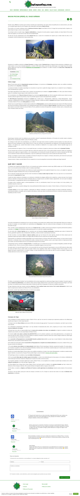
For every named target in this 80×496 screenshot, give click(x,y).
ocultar (17, 71)
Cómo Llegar (14, 74)
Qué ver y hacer (13, 75)
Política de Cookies (46, 486)
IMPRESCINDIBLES (24, 9)
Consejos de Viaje (15, 78)
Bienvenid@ (44, 484)
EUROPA (35, 9)
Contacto (25, 486)
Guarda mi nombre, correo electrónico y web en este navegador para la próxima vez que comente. (31, 473)
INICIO (11, 9)
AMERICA (47, 9)
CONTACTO (67, 9)
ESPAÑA (30, 9)
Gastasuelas (14, 428)
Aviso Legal (25, 484)
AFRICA (39, 9)
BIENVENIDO (16, 9)
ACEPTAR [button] (76, 493)
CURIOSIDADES (61, 9)
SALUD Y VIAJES (53, 9)
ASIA (43, 9)
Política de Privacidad (28, 489)
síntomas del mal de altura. (51, 352)
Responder (13, 421)
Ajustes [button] (70, 493)
